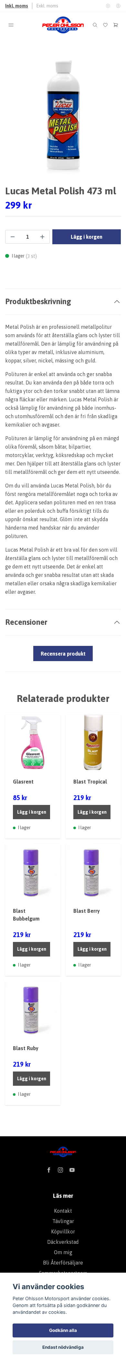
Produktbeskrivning (38, 301)
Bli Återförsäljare (63, 1263)
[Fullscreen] (63, 117)
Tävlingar (63, 1221)
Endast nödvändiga (63, 1347)
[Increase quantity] (42, 236)
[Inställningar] (107, 5)
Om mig (63, 1252)
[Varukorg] (115, 25)
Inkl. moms (16, 5)
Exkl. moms (47, 5)
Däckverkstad (63, 1242)
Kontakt (63, 1211)
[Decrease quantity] (12, 236)
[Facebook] (48, 1170)
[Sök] (95, 25)
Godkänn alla (63, 1330)
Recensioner (26, 622)
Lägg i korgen (31, 812)
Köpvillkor (63, 1231)
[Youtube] (72, 1170)
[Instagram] (60, 1170)
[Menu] (11, 25)
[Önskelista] (105, 25)
